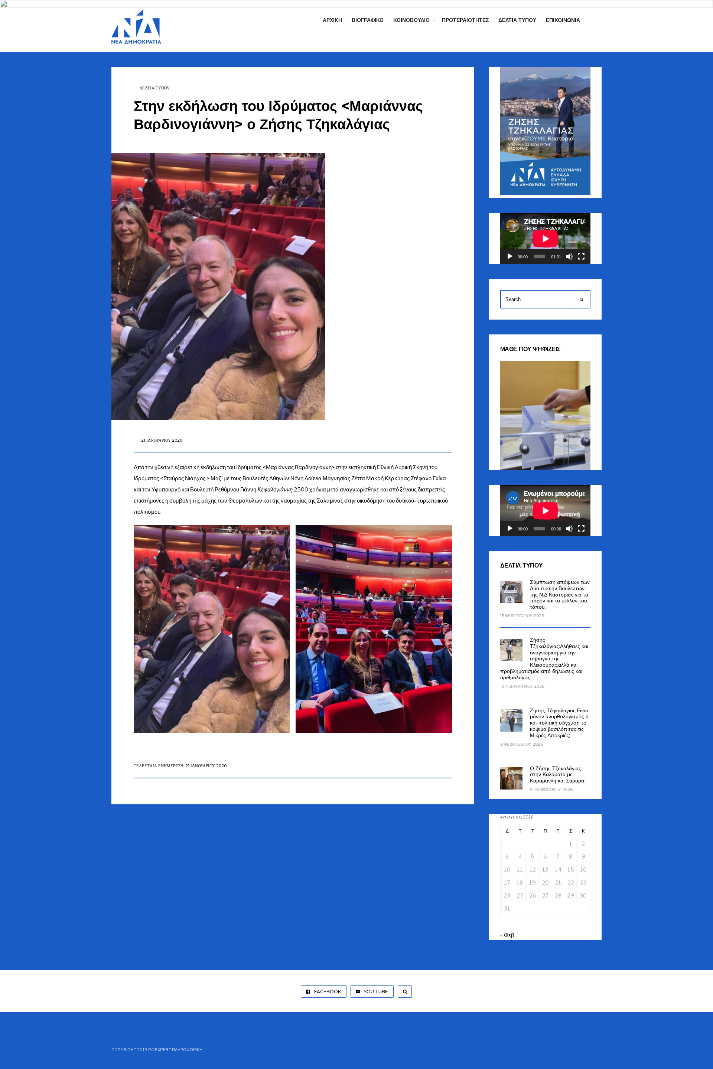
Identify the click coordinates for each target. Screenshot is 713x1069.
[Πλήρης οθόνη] (581, 256)
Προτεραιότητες (465, 20)
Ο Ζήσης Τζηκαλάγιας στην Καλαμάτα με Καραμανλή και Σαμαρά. (557, 774)
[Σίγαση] (569, 256)
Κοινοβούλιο (411, 20)
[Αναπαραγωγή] (510, 256)
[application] (545, 238)
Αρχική (332, 20)
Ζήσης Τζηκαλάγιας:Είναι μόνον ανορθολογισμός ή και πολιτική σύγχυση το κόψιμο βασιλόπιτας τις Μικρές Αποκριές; (559, 723)
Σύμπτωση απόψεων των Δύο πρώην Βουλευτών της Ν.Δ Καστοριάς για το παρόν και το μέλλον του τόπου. (560, 594)
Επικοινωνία (563, 20)
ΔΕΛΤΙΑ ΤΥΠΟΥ (155, 88)
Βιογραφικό (368, 20)
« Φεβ (507, 935)
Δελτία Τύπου (517, 20)
